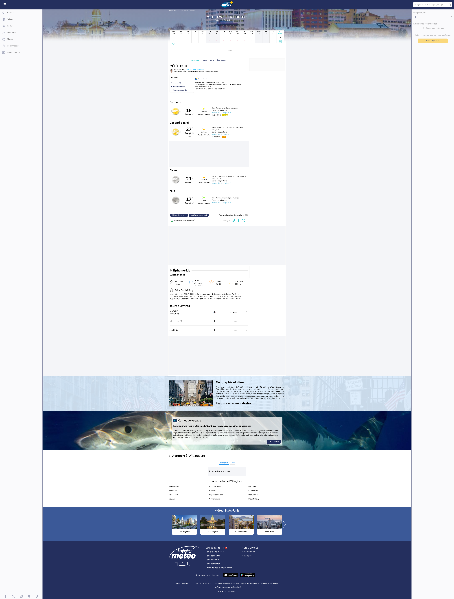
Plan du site (206, 583)
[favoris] (245, 17)
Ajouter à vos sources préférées (184, 221)
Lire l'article (274, 441)
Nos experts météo (214, 551)
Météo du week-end (199, 215)
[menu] (5, 5)
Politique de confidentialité (249, 583)
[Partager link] (233, 220)
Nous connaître (212, 555)
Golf (233, 462)
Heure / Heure (208, 60)
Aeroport (223, 462)
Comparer (221, 60)
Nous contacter (212, 563)
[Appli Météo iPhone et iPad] (230, 575)
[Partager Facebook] (238, 220)
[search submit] (449, 4)
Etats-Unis (176, 11)
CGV (198, 583)
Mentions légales (182, 583)
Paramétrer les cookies (269, 583)
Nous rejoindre (212, 559)
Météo (170, 11)
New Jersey (184, 11)
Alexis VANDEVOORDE (195, 70)
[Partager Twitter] (243, 220)
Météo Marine (248, 551)
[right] (284, 525)
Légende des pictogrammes (218, 567)
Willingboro (192, 11)
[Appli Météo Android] (247, 575)
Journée (195, 60)
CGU (192, 583)
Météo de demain (179, 215)
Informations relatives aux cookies (225, 583)
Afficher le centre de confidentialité (228, 587)
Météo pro (247, 555)
